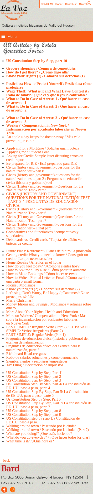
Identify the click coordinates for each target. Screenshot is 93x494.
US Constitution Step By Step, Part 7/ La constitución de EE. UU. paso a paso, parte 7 (49, 405)
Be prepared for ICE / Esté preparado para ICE (41, 163)
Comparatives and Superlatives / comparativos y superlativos (42, 234)
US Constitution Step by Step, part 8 (33, 411)
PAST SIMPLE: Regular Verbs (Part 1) (36, 335)
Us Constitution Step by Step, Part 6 (33, 399)
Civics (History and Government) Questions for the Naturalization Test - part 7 (44, 219)
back (6, 460)
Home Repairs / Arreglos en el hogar (33, 262)
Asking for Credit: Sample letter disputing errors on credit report (44, 158)
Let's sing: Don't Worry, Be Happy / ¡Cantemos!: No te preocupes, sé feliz (47, 295)
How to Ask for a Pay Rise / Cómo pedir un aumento (46, 270)
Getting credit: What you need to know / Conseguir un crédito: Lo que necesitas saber (47, 257)
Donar (58, 4)
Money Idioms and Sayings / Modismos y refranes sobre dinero (48, 306)
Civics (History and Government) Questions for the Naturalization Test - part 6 (44, 211)
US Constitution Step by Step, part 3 (33, 380)
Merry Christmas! (19, 300)
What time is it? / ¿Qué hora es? (30, 441)
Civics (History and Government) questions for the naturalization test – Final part (44, 226)
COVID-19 (47, 4)
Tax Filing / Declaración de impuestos (34, 365)
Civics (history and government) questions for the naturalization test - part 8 (43, 169)
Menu (12, 36)
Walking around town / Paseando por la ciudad (41, 426)
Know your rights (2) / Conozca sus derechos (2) (43, 289)
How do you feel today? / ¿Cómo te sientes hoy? (42, 266)
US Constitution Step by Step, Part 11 (34, 373)
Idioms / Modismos (20, 285)
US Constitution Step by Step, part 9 (33, 414)
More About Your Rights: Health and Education (42, 312)
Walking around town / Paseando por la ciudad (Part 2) (47, 430)
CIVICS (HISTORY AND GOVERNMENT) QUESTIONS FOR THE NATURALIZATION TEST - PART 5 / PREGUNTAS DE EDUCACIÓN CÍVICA (48, 199)
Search (83, 4)
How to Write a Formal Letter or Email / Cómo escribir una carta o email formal (47, 279)
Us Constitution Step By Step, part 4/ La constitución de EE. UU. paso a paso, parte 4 (48, 386)
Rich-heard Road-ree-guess (26, 354)
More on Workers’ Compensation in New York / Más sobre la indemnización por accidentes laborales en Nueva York (46, 319)
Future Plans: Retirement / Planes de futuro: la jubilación (48, 251)
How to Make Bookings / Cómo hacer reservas (41, 274)
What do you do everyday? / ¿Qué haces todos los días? (48, 437)
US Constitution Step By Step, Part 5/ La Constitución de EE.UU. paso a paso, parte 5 (47, 393)
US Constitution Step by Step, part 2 (33, 376)
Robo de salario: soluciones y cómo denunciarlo (42, 357)
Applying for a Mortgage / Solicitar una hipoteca (42, 148)
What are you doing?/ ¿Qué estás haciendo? (39, 433)
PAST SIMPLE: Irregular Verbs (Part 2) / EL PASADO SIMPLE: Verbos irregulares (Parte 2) (48, 329)
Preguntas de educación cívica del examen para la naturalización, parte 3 (43, 348)
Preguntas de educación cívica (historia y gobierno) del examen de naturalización (47, 340)
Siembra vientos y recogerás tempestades (36, 361)
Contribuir (71, 4)
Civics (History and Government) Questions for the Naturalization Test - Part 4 (44, 188)
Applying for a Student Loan (28, 152)
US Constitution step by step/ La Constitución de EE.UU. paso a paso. (43, 420)
